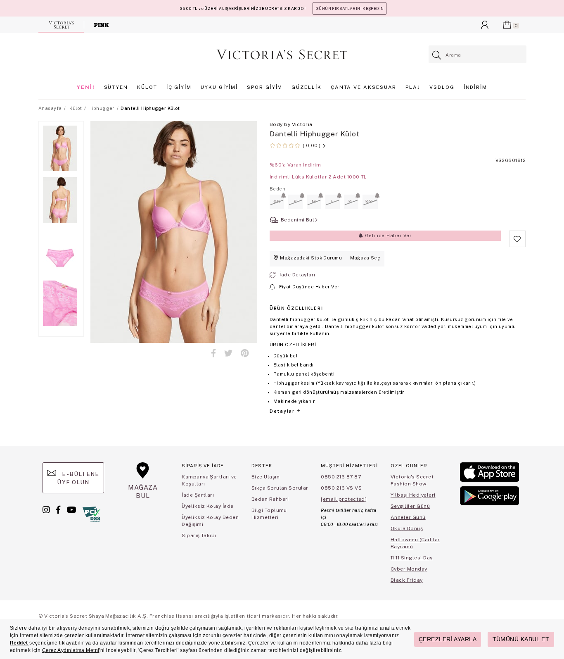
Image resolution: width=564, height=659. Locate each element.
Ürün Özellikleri (296, 308)
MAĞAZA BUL (143, 491)
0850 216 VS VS (341, 488)
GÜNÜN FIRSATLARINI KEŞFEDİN (349, 8)
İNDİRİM (475, 87)
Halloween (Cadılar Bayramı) (415, 543)
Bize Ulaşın (265, 477)
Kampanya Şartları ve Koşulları (209, 480)
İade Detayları (297, 275)
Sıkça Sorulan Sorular (279, 488)
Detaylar (283, 411)
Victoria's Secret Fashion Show (412, 480)
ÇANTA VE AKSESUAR (364, 87)
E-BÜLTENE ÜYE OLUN (78, 478)
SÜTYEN (116, 87)
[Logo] (282, 54)
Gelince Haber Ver (387, 235)
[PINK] (101, 25)
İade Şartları (198, 495)
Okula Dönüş (407, 528)
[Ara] (437, 55)
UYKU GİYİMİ (219, 87)
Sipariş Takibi (199, 535)
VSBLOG (442, 87)
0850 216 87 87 (341, 477)
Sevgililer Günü (410, 506)
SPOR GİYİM (264, 87)
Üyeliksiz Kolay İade (208, 506)
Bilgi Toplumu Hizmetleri (269, 513)
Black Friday (407, 580)
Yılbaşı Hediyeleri (413, 495)
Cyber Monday (409, 569)
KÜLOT (147, 87)
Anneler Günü (408, 517)
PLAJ (412, 87)
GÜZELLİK (306, 87)
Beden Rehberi (270, 499)
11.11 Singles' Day (412, 558)
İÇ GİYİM (179, 87)
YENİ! (86, 87)
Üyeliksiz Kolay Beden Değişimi (210, 520)
